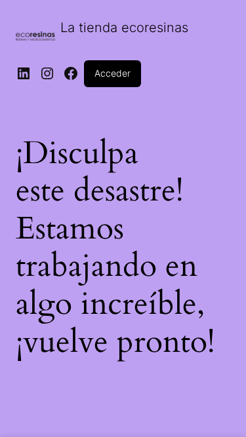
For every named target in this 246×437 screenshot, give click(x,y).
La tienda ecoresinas (124, 27)
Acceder (112, 73)
